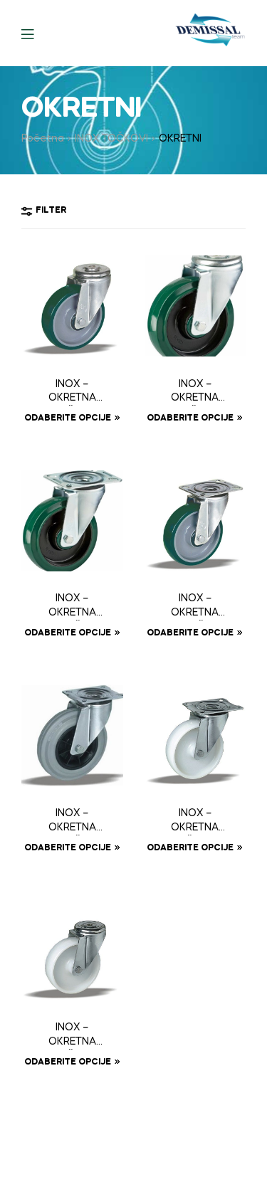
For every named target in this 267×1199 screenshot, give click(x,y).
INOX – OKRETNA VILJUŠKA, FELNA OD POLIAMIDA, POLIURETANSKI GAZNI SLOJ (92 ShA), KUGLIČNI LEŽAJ (195, 606)
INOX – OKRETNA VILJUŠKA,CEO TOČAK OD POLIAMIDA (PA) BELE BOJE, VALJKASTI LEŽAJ (195, 821)
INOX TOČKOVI (111, 139)
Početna (42, 139)
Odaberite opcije (67, 418)
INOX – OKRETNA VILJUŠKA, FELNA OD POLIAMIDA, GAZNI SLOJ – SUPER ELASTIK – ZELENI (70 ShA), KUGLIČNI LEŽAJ (72, 606)
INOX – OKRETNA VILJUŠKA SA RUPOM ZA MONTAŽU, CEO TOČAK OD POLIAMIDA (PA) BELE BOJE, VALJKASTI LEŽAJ (72, 1036)
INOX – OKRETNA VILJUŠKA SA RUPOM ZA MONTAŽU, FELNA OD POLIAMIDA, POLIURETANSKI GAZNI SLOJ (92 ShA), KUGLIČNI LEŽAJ (72, 392)
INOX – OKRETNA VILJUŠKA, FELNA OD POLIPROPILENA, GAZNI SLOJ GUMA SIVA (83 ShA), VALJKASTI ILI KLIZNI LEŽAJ (72, 821)
